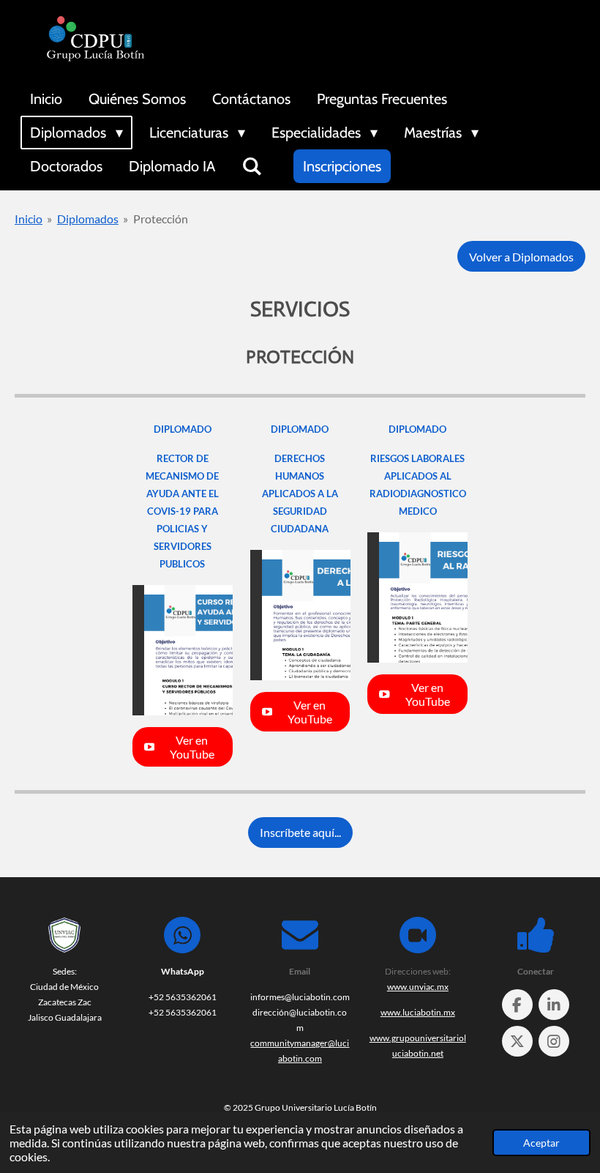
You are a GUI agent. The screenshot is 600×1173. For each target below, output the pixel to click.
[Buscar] (251, 166)
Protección (160, 219)
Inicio (28, 219)
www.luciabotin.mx (417, 1012)
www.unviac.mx (418, 986)
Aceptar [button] (541, 1142)
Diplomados (88, 219)
